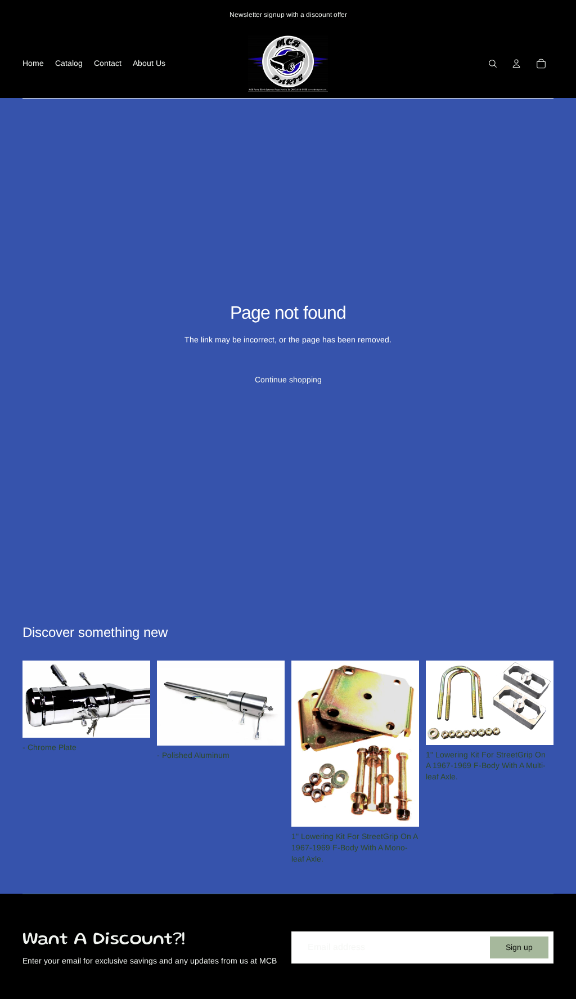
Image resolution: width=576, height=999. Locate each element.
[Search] (492, 63)
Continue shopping (288, 379)
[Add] (133, 720)
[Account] (516, 63)
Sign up (519, 947)
